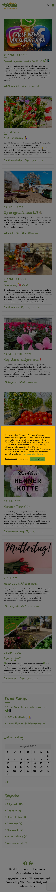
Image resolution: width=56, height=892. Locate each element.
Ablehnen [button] (24, 459)
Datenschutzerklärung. (33, 454)
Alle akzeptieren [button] (37, 459)
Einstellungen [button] (45, 449)
